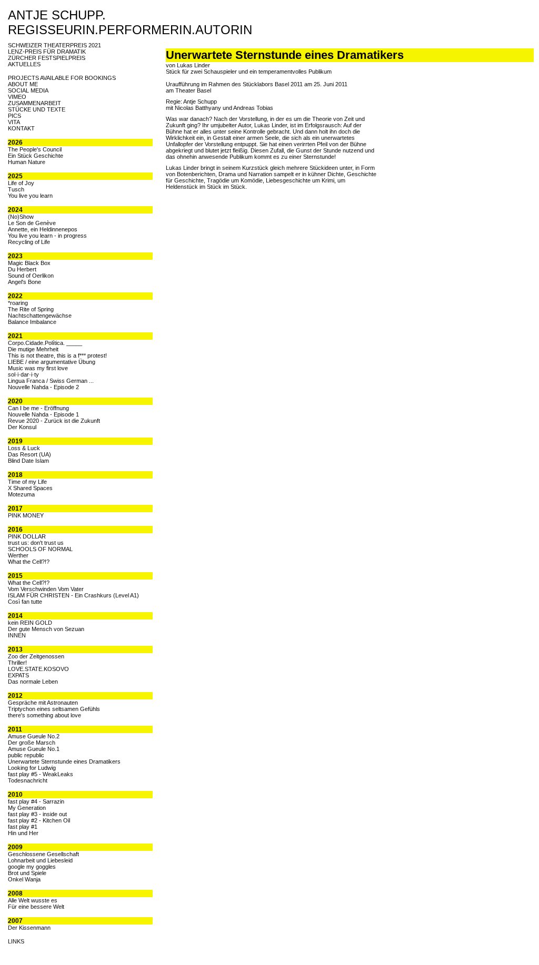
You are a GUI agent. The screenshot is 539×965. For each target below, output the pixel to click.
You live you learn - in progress (47, 235)
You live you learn (30, 195)
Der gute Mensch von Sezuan (46, 629)
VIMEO (17, 97)
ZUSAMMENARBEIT (34, 103)
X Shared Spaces (30, 488)
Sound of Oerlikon (31, 275)
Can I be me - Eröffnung (38, 408)
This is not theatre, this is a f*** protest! (57, 355)
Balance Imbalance (32, 322)
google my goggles (32, 867)
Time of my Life (27, 482)
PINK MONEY (26, 515)
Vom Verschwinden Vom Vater (46, 589)
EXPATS (18, 675)
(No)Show (21, 217)
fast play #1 (22, 827)
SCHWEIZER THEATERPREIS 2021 (54, 45)
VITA (14, 122)
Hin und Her (23, 833)
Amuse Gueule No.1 (33, 749)
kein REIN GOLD (30, 622)
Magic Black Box (29, 263)
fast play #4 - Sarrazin (36, 801)
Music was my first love (38, 368)
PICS (14, 116)
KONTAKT (21, 128)
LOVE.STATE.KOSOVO (38, 669)
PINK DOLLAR (27, 536)
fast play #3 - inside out (37, 814)
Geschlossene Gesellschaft (43, 854)
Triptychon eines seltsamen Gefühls (54, 709)
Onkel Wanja (24, 879)
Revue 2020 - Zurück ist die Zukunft (54, 421)
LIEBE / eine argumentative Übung (51, 362)
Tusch (16, 189)
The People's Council (35, 149)
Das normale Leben (33, 681)
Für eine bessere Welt (36, 906)
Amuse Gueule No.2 (33, 736)
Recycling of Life (29, 242)
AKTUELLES (24, 64)
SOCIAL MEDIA (28, 90)
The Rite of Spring (31, 309)
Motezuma (21, 494)
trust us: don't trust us (36, 543)
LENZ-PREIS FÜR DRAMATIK (47, 51)
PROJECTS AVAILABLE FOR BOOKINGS (62, 78)
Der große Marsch (31, 742)
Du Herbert (22, 269)
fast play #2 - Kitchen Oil (39, 820)
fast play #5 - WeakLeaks (40, 774)
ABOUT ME (23, 84)
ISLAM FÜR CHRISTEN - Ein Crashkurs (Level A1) (73, 595)
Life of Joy (21, 183)
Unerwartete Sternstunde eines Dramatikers (64, 761)
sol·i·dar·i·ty (23, 374)
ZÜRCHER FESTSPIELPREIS (46, 58)
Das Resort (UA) (29, 454)
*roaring (18, 303)
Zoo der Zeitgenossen (36, 656)
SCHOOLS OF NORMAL (40, 549)
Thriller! (17, 662)
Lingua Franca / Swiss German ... (51, 381)
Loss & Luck (24, 448)
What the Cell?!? (28, 561)
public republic (26, 755)
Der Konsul (22, 427)
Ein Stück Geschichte (35, 156)
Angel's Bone (24, 282)
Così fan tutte (25, 601)
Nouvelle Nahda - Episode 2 (43, 387)
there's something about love (44, 715)
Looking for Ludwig (32, 768)
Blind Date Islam (28, 461)
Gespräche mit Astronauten (43, 702)
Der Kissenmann (29, 928)
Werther (18, 555)
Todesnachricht (27, 780)
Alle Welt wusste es (32, 900)
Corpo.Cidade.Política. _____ (45, 343)
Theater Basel (193, 90)
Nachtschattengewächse (40, 315)
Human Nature (26, 162)
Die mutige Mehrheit (33, 349)
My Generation (27, 808)
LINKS (16, 941)
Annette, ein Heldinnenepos (42, 229)
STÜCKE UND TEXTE (36, 109)
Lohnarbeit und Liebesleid (40, 860)
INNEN (17, 635)
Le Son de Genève (32, 223)
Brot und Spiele (27, 873)
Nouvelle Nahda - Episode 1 (43, 414)
